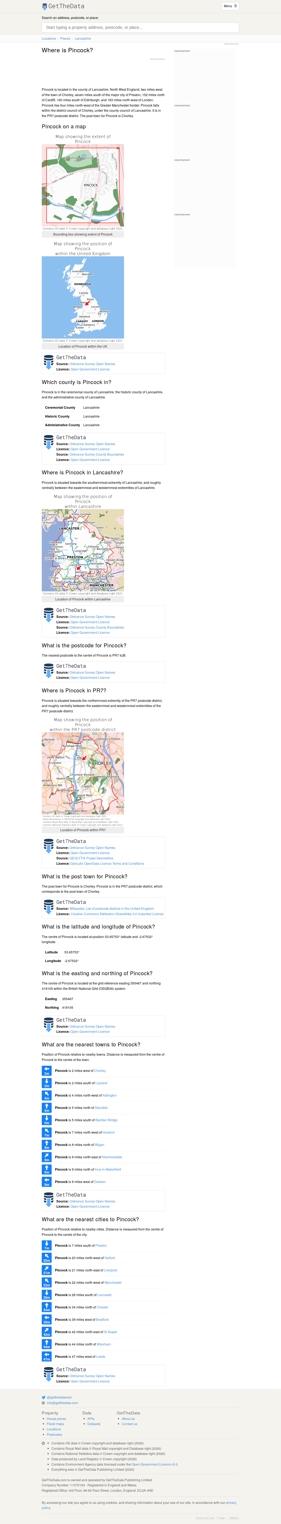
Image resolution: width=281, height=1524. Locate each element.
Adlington (110, 1095)
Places (65, 38)
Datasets (93, 1423)
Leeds (100, 1356)
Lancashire (83, 38)
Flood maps (55, 1423)
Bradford (102, 1319)
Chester (102, 1307)
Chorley (100, 1070)
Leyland (101, 1083)
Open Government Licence (90, 369)
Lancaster (104, 1294)
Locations (49, 38)
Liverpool (110, 1270)
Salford (110, 1257)
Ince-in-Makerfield (108, 1169)
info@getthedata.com (62, 1402)
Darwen (100, 1181)
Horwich (109, 1132)
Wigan (99, 1144)
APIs (90, 1418)
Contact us (129, 1423)
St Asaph (110, 1331)
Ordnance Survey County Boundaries (97, 454)
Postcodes (54, 1434)
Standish (101, 1107)
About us (128, 1418)
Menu (230, 5)
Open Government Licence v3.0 (155, 1464)
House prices (56, 1418)
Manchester (113, 1282)
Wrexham (104, 1344)
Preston (101, 1245)
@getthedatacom (59, 1397)
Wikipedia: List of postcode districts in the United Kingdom (112, 908)
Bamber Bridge (106, 1120)
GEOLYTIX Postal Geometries (91, 858)
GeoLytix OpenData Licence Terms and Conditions (107, 863)
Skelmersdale (112, 1157)
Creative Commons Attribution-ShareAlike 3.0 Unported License (117, 913)
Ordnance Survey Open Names (92, 363)
